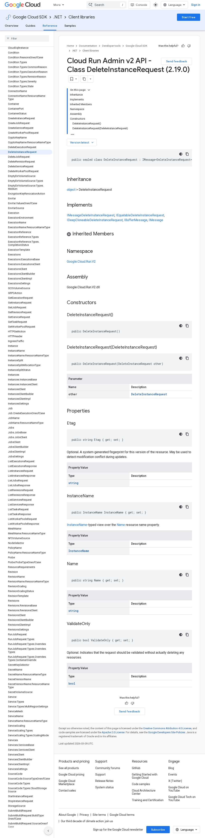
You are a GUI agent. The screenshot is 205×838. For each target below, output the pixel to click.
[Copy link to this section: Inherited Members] (118, 234)
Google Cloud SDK (30, 17)
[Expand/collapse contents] (88, 90)
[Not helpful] (189, 46)
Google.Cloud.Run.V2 (81, 261)
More (57, 5)
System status (104, 787)
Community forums (107, 768)
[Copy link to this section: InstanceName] (98, 496)
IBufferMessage (135, 220)
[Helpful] (183, 46)
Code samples (141, 784)
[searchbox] (27, 38)
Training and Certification (148, 800)
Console (141, 5)
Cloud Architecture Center (144, 792)
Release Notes (104, 781)
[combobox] (106, 4)
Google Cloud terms (122, 814)
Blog (171, 768)
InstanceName (77, 525)
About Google (67, 814)
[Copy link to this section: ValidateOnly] (94, 624)
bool (71, 683)
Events (172, 774)
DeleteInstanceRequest (98, 215)
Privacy (84, 814)
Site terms (99, 814)
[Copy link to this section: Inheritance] (95, 179)
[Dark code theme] (181, 154)
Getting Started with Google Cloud (144, 776)
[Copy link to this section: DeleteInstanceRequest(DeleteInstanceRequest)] (161, 347)
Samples (70, 25)
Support (100, 774)
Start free (188, 17)
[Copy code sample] (187, 154)
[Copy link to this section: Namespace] (97, 251)
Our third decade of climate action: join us (87, 821)
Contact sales (67, 790)
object (71, 190)
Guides (30, 25)
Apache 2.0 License (113, 732)
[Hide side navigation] (48, 831)
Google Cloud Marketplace (67, 782)
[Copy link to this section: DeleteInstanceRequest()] (117, 315)
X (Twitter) (175, 781)
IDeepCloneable (78, 220)
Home (70, 45)
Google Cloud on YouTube (178, 789)
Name (121, 525)
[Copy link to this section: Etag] (79, 423)
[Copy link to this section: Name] (82, 564)
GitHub (136, 768)
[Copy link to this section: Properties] (95, 411)
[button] (129, 234)
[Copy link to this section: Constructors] (101, 303)
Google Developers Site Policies (166, 732)
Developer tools (111, 45)
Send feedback (176, 61)
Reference (50, 25)
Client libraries (81, 17)
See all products (69, 768)
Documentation (88, 45)
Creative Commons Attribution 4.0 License (167, 728)
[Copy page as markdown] (84, 79)
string (73, 483)
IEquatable (123, 215)
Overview (11, 25)
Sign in (195, 4)
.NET (57, 17)
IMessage (74, 215)
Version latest (82, 142)
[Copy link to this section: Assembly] (92, 277)
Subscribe (158, 829)
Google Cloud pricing (71, 774)
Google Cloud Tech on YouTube (182, 798)
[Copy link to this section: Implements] (96, 205)
